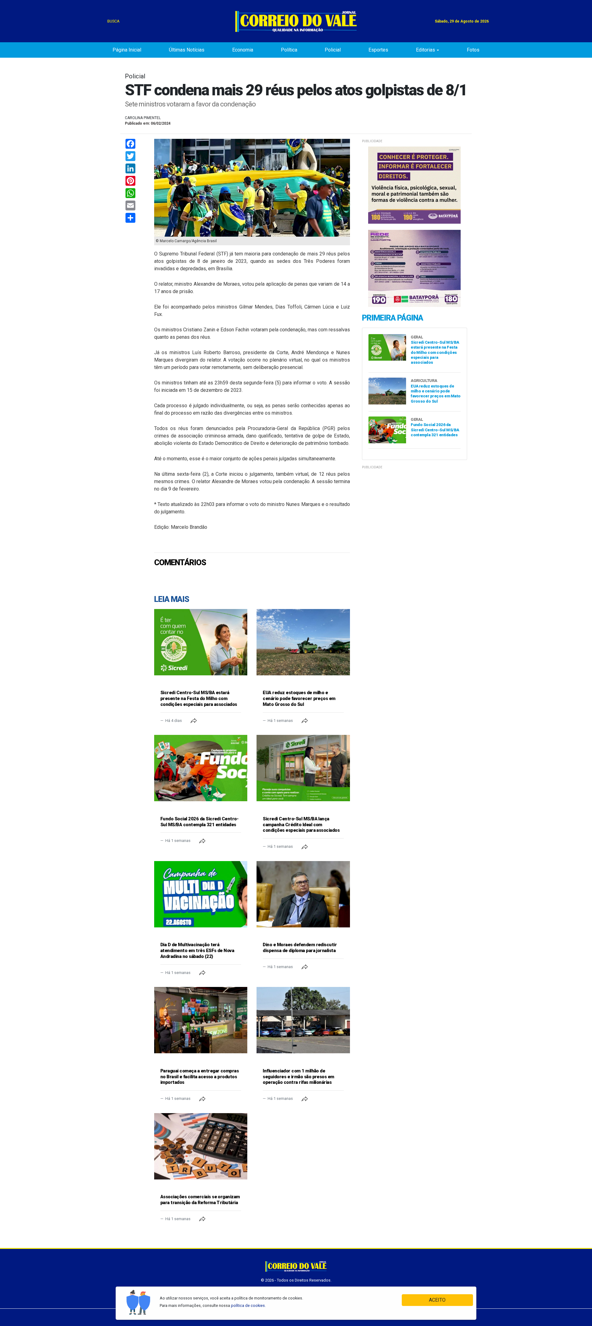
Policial (333, 50)
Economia (242, 50)
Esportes (378, 50)
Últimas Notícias (186, 50)
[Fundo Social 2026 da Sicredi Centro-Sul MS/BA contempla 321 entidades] (200, 768)
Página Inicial (127, 50)
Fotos (473, 50)
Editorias (425, 50)
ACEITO (437, 1300)
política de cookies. (248, 1305)
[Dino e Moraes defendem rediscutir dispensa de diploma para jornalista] (303, 894)
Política (289, 50)
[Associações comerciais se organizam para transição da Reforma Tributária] (200, 1146)
